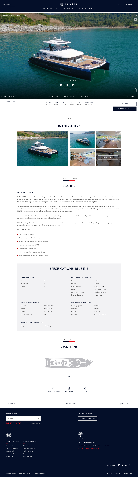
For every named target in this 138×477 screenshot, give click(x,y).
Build (63, 8)
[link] (8, 4)
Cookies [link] (22, 473)
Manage (70, 8)
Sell (56, 8)
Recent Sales (9, 456)
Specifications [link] (69, 97)
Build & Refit (26, 453)
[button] (129, 4)
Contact (92, 8)
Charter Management (29, 446)
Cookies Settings (41, 473)
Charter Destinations (12, 448)
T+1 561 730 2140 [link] (13, 423)
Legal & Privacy (11, 473)
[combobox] (23, 418)
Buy (51, 8)
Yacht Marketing (28, 451)
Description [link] (53, 97)
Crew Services (27, 456)
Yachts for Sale (10, 451)
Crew (78, 8)
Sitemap (29, 473)
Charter (45, 8)
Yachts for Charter (11, 446)
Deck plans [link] (85, 97)
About (84, 8)
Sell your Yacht (10, 453)
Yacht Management (29, 448)
